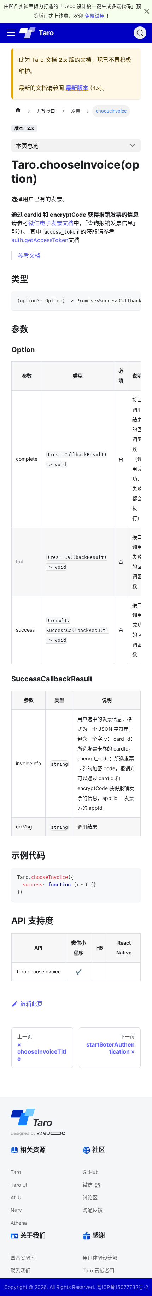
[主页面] (18, 111)
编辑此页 (31, 1003)
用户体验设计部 (100, 1258)
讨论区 (90, 1197)
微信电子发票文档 (51, 223)
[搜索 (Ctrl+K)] (140, 32)
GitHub (91, 1172)
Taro (16, 1172)
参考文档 (29, 255)
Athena (19, 1223)
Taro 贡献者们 (98, 1270)
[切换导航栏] (11, 33)
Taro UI (19, 1185)
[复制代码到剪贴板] (132, 300)
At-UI (17, 1197)
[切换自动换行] (119, 300)
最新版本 (77, 87)
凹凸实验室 (23, 1258)
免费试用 (95, 16)
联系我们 (20, 1270)
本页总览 (27, 145)
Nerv (16, 1210)
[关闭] (146, 11)
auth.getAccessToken (39, 239)
